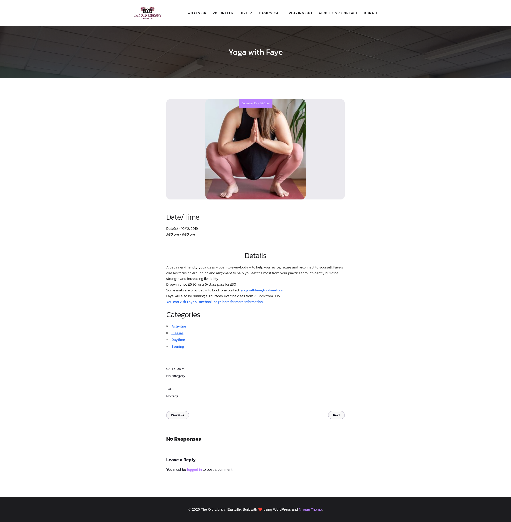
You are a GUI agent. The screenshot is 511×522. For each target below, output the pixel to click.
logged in (194, 469)
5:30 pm (264, 103)
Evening (177, 346)
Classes (177, 333)
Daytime (178, 339)
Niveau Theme (310, 509)
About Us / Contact (338, 13)
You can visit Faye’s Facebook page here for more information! (214, 301)
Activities (178, 326)
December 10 (249, 103)
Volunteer (223, 13)
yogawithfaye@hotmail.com (262, 290)
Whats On (197, 13)
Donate (371, 13)
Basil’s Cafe (271, 13)
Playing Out (301, 13)
